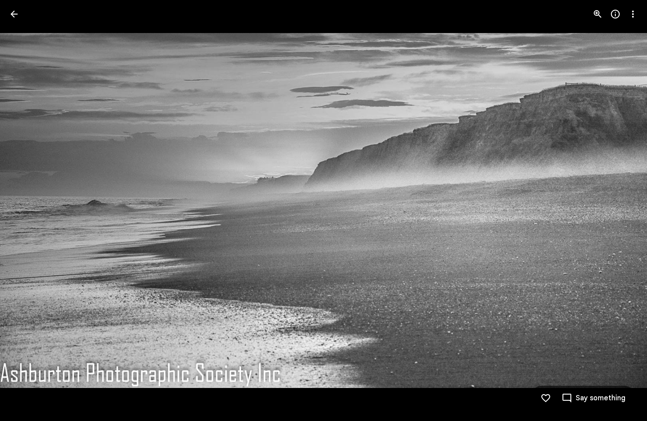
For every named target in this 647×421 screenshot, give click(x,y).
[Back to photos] (14, 14)
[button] (24, 210)
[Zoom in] (598, 14)
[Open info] (615, 14)
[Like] (545, 398)
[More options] (633, 14)
